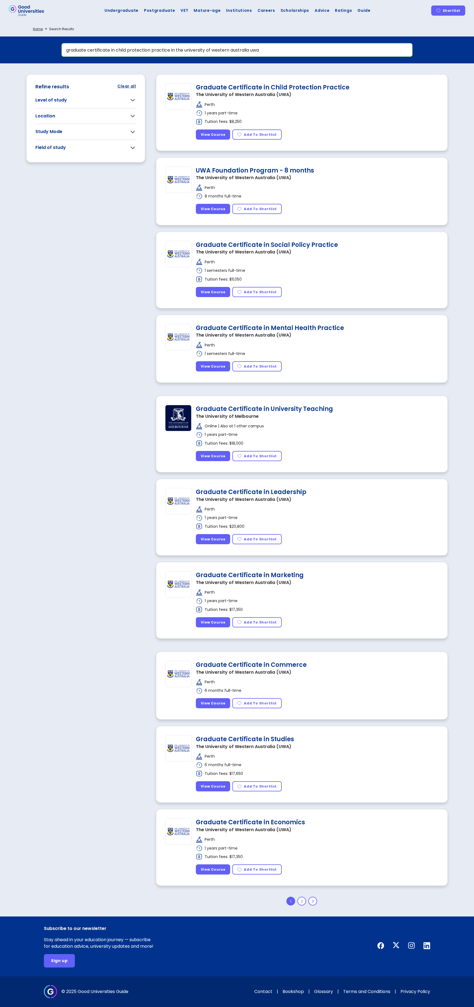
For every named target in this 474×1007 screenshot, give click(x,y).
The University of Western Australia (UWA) (243, 94)
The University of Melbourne (227, 416)
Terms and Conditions (366, 991)
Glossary (323, 991)
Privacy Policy (415, 991)
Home (38, 29)
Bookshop (293, 991)
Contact (263, 991)
